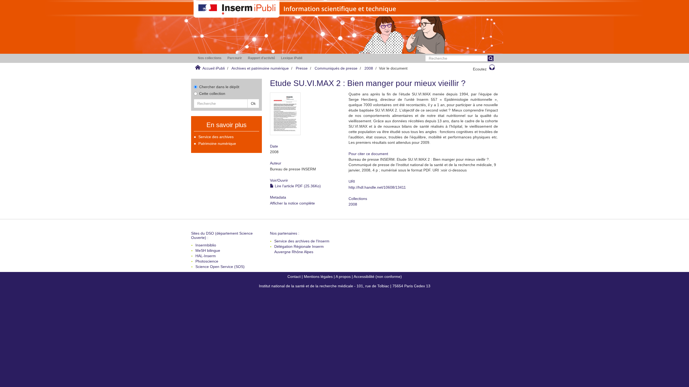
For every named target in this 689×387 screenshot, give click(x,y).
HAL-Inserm (205, 256)
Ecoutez (480, 69)
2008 (368, 68)
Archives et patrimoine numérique (260, 68)
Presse (302, 68)
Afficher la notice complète (292, 203)
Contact (294, 276)
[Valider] (490, 58)
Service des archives (216, 137)
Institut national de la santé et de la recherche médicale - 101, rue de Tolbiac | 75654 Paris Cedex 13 (344, 286)
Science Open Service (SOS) (220, 266)
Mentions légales (318, 276)
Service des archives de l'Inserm (301, 241)
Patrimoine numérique (217, 143)
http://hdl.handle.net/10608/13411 (377, 187)
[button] (209, 58)
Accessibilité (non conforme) (378, 276)
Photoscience (206, 261)
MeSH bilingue (207, 250)
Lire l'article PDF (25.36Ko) (297, 186)
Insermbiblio (205, 245)
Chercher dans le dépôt (219, 87)
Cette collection (212, 93)
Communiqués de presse (336, 68)
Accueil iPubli (213, 68)
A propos (343, 276)
